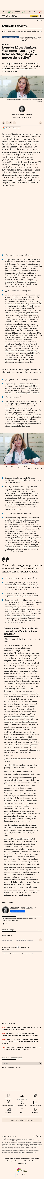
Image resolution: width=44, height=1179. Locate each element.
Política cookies (20, 1158)
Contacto (7, 1158)
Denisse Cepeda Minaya (22, 115)
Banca (4, 31)
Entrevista (6, 44)
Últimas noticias (8, 1023)
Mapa (26, 1161)
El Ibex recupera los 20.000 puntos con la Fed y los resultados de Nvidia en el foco (31, 38)
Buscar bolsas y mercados (12, 1058)
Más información (6, 949)
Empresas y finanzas (15, 26)
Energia (23, 31)
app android (35, 1112)
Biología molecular (27, 940)
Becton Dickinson (7, 940)
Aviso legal (13, 1158)
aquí (31, 953)
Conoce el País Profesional (22, 1120)
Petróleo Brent (33, 12)
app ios (22, 1112)
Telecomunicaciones (14, 31)
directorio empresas (35, 1105)
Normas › (39, 930)
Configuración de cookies (32, 1158)
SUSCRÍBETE (34, 16)
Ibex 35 (5, 12)
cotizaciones (8, 1112)
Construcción (31, 31)
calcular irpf (8, 1098)
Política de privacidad (11, 1161)
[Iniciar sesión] (40, 16)
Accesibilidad (21, 1161)
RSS (30, 1161)
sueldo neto (35, 1098)
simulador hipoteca (22, 1098)
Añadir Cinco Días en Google (12, 128)
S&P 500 (18, 12)
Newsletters (35, 1161)
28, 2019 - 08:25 (24, 117)
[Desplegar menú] (3, 16)
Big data (17, 940)
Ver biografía (15, 911)
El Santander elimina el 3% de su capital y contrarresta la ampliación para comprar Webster (20, 1034)
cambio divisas (22, 1105)
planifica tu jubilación (8, 1105)
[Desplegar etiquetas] (40, 939)
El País (39, 20)
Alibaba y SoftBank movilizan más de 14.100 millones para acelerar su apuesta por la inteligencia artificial (20, 1041)
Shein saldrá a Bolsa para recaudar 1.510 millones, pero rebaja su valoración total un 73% (22, 1048)
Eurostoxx (11, 1068)
